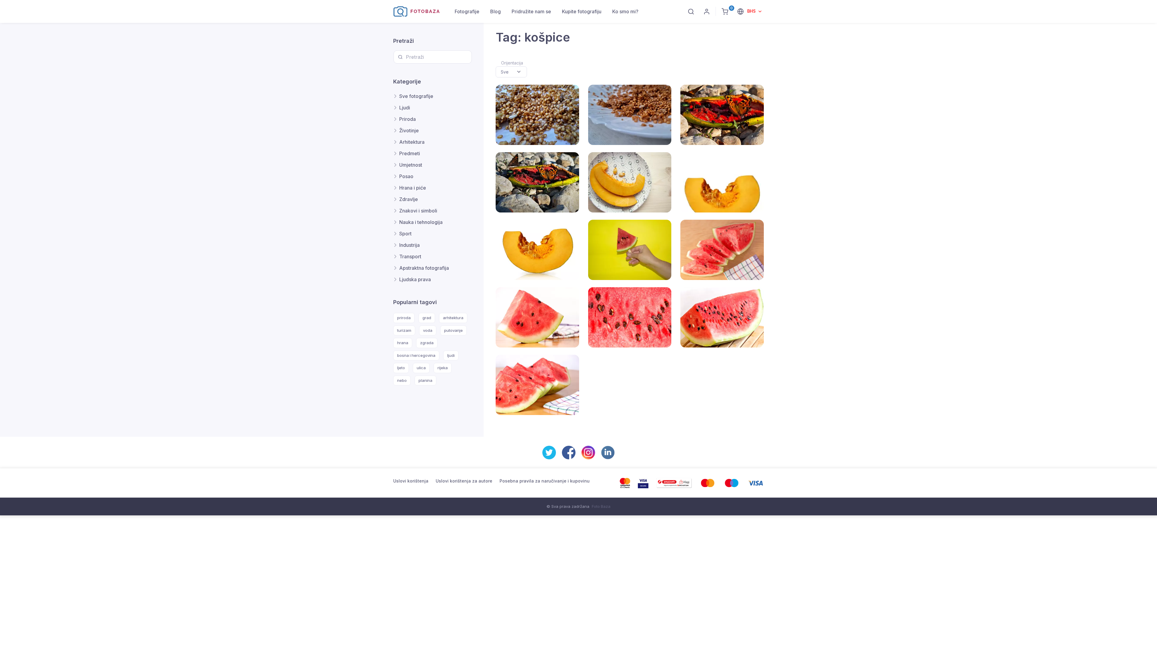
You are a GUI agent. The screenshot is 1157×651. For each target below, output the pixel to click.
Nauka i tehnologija (421, 222)
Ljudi (404, 108)
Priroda (407, 119)
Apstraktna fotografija (424, 268)
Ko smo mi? (625, 11)
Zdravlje (408, 199)
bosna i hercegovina (416, 355)
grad (426, 317)
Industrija (409, 245)
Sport (405, 234)
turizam (404, 330)
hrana (402, 342)
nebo (402, 380)
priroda (404, 317)
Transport (410, 256)
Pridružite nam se (531, 11)
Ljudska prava (415, 279)
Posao (406, 176)
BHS (752, 11)
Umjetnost (410, 165)
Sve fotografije (416, 96)
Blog (495, 11)
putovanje (453, 330)
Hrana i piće (412, 188)
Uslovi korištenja (410, 480)
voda (427, 330)
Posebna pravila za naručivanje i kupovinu (545, 480)
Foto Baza (601, 506)
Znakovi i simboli (418, 211)
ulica (421, 367)
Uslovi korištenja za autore (464, 480)
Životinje (409, 130)
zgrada (427, 342)
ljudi (451, 355)
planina (425, 380)
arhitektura (453, 317)
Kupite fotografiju (581, 11)
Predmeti (409, 153)
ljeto (401, 367)
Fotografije (467, 11)
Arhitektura (412, 142)
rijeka (442, 367)
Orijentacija (512, 62)
